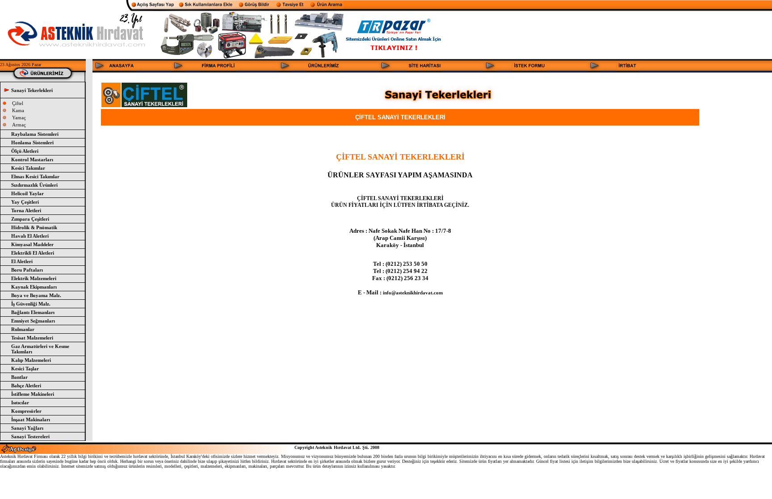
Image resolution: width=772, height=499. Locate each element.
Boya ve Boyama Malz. (36, 295)
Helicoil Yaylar (27, 193)
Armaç (19, 124)
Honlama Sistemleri (32, 142)
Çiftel (17, 103)
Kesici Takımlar (28, 168)
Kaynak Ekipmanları (34, 286)
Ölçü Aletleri (24, 151)
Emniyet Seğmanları (33, 320)
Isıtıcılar (20, 402)
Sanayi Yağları (27, 428)
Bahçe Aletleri (26, 385)
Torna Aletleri (26, 210)
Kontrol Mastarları (32, 159)
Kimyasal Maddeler (32, 244)
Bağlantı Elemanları (33, 312)
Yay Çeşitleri (25, 202)
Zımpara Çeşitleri (30, 219)
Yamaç (19, 117)
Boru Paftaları (27, 270)
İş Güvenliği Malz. (30, 303)
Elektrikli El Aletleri (32, 253)
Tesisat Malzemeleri (32, 337)
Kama (18, 110)
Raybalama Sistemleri (35, 134)
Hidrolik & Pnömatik (34, 227)
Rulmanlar (22, 329)
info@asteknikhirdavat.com (413, 292)
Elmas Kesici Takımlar (35, 176)
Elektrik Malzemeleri (33, 278)
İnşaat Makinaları (30, 419)
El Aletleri (22, 261)
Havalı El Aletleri (30, 236)
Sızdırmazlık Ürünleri (34, 185)
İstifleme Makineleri (32, 394)
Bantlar (19, 377)
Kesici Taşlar (25, 368)
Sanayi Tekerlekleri (32, 90)
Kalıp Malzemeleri (31, 360)
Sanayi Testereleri (30, 436)
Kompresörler (26, 411)
